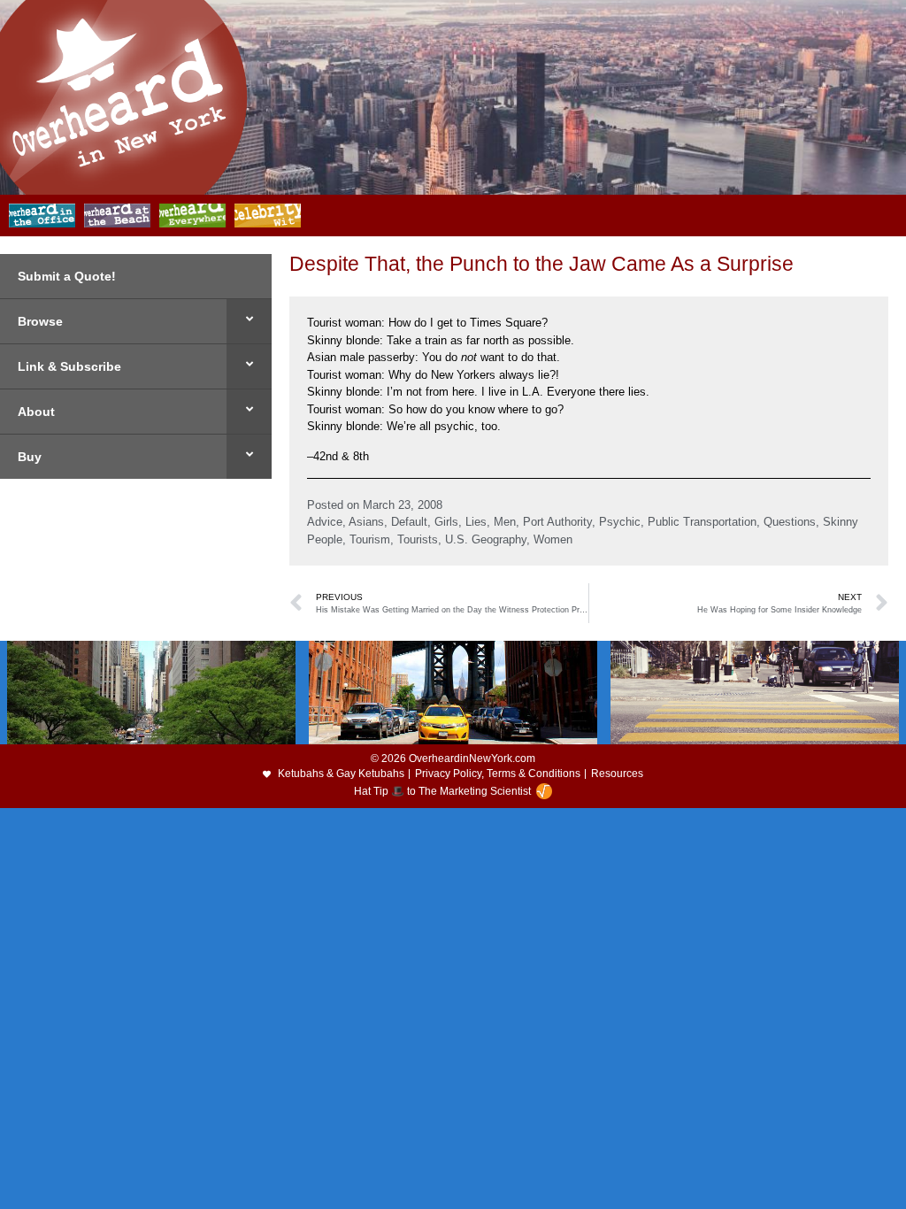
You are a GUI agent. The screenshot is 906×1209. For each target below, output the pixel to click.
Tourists (417, 539)
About (36, 411)
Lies (476, 521)
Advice (324, 521)
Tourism (369, 539)
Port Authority (557, 521)
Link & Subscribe (69, 366)
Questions (790, 521)
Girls (446, 521)
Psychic (620, 521)
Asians (366, 521)
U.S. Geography (485, 539)
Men (505, 521)
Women (553, 539)
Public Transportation (702, 521)
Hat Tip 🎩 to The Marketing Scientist (442, 791)
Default (409, 521)
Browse (40, 321)
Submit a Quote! (67, 276)
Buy (30, 457)
